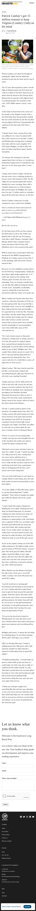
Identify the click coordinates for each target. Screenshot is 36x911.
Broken (10, 875)
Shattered (10, 880)
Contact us (4, 838)
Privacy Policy (6, 834)
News (3, 852)
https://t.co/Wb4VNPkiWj (17, 210)
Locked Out (8, 870)
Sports (4, 12)
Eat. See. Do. (5, 855)
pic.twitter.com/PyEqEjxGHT (12, 213)
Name (4, 763)
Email (4, 771)
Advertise (4, 896)
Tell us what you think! (9, 778)
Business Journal (6, 858)
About (3, 828)
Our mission (5, 831)
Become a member (7, 841)
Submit (5, 804)
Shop (3, 892)
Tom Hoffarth (11, 31)
